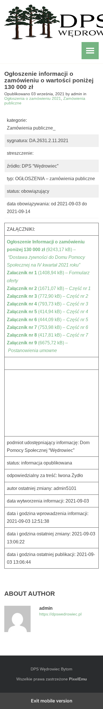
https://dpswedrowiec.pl (60, 614)
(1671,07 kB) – (49, 288)
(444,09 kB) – (47, 319)
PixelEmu (78, 679)
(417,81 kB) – (47, 335)
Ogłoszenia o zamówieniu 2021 (32, 98)
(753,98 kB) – (47, 327)
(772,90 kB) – (47, 296)
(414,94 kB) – (47, 311)
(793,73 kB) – (47, 303)
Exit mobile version (51, 701)
